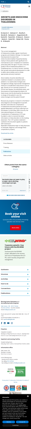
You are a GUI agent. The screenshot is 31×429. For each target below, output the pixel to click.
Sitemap (15, 382)
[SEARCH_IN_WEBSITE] (28, 2)
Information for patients (22, 380)
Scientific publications (7, 27)
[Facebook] (1, 323)
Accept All (22, 422)
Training (6, 147)
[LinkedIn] (5, 323)
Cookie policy (13, 380)
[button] (8, 195)
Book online (15, 228)
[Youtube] (8, 323)
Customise (15, 425)
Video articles (7, 155)
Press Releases (8, 143)
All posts (15, 169)
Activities (4, 279)
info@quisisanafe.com (9, 309)
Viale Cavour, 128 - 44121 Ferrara (9, 306)
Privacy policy (5, 380)
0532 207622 (6, 308)
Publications (5, 11)
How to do (4, 284)
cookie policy (22, 405)
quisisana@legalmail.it (9, 319)
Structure (4, 274)
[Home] (5, 6)
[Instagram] (12, 323)
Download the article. (7, 133)
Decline (9, 422)
